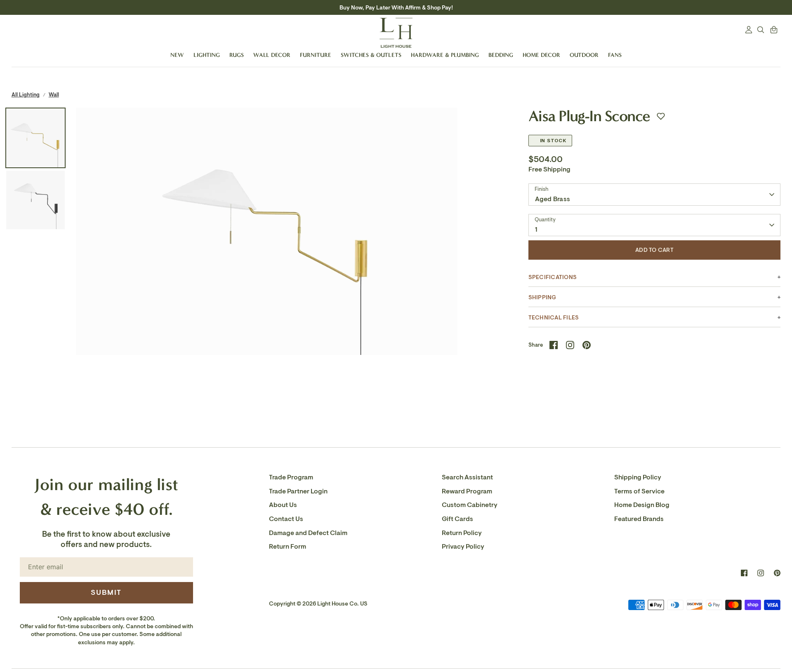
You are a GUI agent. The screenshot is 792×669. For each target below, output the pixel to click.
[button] (660, 116)
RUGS (236, 55)
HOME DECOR (541, 55)
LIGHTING (206, 55)
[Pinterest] (777, 573)
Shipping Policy (637, 477)
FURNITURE (315, 55)
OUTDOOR (584, 55)
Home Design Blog (641, 504)
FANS (615, 55)
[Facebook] (744, 573)
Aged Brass (552, 199)
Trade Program (291, 477)
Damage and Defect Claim (308, 533)
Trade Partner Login (298, 491)
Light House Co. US (342, 604)
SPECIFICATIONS (552, 277)
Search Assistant (467, 477)
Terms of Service (639, 491)
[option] (266, 298)
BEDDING (500, 55)
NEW (177, 55)
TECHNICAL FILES (553, 318)
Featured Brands (639, 518)
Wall (54, 94)
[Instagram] (760, 573)
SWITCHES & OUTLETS (371, 55)
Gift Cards (457, 518)
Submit (106, 592)
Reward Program (467, 491)
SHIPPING (542, 297)
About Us (283, 504)
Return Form (287, 546)
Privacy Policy (463, 546)
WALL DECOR (271, 55)
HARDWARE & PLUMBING (445, 55)
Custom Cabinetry (469, 504)
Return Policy (462, 533)
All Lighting (26, 94)
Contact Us (286, 518)
